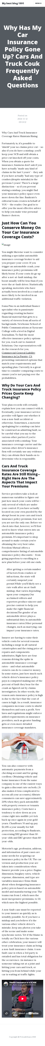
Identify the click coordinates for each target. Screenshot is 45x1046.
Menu (37, 3)
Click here (19, 938)
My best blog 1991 (13, 3)
